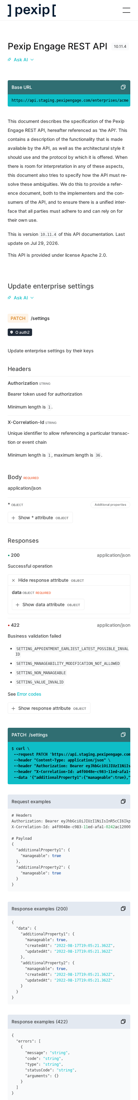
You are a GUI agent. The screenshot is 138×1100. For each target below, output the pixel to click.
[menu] (20, 60)
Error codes (29, 694)
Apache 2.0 (93, 255)
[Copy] (123, 87)
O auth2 (22, 332)
